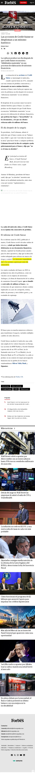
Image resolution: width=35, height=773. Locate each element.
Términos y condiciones (14, 747)
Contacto (17, 745)
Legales (25, 747)
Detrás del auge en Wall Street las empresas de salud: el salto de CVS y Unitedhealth (16, 495)
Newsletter (11, 745)
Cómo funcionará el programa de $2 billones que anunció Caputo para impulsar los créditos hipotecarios (16, 599)
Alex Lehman (16, 386)
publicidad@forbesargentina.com (15, 728)
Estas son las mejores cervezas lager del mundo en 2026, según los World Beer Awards (18, 417)
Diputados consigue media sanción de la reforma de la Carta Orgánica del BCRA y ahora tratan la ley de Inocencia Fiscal (17, 564)
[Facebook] (16, 53)
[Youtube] (21, 755)
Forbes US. (19, 377)
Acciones (5, 386)
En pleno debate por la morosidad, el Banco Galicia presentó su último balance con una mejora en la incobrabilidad (16, 702)
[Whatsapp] (8, 53)
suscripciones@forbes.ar (15, 736)
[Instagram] (18, 755)
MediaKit (3, 745)
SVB (16, 389)
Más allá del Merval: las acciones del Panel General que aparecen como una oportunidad (17, 633)
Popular (7, 398)
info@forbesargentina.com (12, 731)
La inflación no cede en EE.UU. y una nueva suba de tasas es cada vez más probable (16, 529)
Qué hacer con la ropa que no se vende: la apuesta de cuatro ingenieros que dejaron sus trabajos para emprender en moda (18, 403)
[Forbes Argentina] (10, 2)
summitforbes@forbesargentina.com (14, 734)
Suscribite (23, 2)
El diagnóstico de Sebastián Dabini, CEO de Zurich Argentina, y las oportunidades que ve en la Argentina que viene (18, 410)
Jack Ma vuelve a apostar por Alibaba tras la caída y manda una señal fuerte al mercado (16, 666)
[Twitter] (12, 53)
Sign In (32, 2)
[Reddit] (19, 53)
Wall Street (25, 389)
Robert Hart (4, 46)
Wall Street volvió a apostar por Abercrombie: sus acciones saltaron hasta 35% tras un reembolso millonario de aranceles (17, 460)
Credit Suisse (6, 389)
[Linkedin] (27, 53)
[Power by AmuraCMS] (17, 760)
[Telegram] (23, 53)
